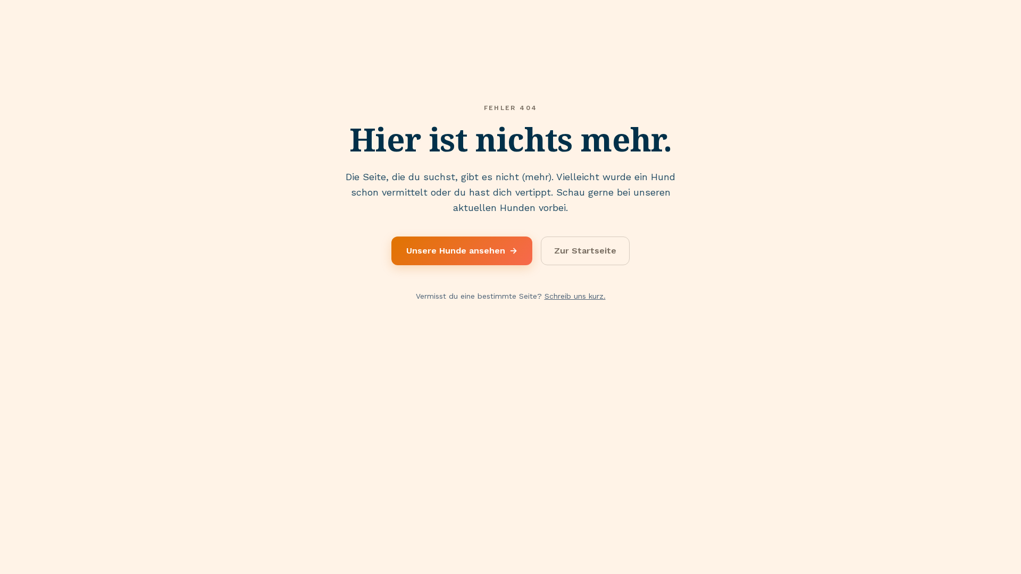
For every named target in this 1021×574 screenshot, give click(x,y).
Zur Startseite (585, 251)
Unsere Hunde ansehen (461, 251)
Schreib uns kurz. (575, 296)
